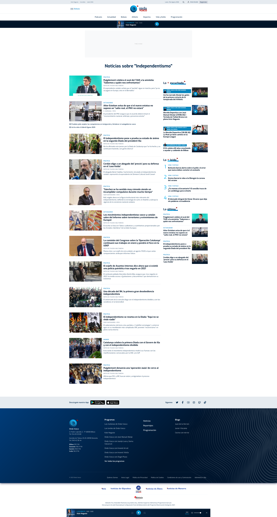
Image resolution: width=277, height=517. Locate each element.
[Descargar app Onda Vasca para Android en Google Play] (97, 402)
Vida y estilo (173, 165)
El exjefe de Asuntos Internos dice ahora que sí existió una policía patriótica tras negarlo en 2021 (130, 267)
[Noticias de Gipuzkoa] (121, 488)
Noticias (147, 421)
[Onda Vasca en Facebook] (182, 402)
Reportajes (148, 425)
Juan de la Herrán (182, 424)
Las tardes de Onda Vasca (115, 428)
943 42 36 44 (76, 440)
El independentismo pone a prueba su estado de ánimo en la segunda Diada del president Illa (131, 139)
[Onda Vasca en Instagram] (194, 402)
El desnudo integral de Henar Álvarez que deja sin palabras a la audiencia (187, 200)
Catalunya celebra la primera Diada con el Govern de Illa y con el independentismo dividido (131, 344)
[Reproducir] (157, 24)
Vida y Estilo (161, 17)
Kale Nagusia (131, 25)
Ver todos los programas (114, 461)
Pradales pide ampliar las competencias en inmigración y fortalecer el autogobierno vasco (103, 124)
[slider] (200, 512)
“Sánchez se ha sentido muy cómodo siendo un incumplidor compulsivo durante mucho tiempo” (128, 190)
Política (106, 77)
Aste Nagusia (74, 2)
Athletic (135, 17)
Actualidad (111, 17)
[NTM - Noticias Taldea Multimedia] (138, 489)
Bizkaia (124, 17)
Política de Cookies (157, 478)
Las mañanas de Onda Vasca (116, 424)
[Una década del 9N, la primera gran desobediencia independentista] (85, 297)
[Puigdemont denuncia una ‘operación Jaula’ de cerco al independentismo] (85, 374)
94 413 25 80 (76, 434)
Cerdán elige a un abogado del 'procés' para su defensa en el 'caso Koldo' (131, 165)
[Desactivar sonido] (192, 513)
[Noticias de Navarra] (177, 488)
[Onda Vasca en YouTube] (188, 402)
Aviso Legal (125, 478)
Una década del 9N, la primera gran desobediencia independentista (128, 293)
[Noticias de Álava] (154, 488)
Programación (176, 17)
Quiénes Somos (112, 478)
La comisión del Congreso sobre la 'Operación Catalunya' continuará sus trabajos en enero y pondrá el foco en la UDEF (131, 243)
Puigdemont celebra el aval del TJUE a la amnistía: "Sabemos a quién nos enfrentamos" (128, 81)
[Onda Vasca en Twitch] (199, 402)
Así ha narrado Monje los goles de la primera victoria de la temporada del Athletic (176, 97)
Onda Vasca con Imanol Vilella (117, 452)
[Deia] (104, 488)
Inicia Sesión (194, 2)
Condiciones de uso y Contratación (179, 478)
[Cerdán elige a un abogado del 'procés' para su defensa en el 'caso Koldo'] (85, 169)
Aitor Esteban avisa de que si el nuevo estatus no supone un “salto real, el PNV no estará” (128, 107)
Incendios (82, 2)
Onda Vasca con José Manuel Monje (119, 437)
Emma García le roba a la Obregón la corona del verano (186, 179)
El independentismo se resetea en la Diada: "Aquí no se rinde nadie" (131, 318)
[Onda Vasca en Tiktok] (205, 402)
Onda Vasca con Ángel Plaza (116, 457)
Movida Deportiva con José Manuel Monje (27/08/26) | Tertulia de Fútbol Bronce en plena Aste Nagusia (175, 115)
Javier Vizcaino (181, 428)
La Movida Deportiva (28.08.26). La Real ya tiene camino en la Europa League (177, 134)
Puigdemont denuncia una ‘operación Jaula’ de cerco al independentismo (131, 369)
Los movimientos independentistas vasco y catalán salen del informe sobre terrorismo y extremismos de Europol (130, 217)
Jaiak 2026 (90, 2)
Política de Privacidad (140, 478)
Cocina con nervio (182, 433)
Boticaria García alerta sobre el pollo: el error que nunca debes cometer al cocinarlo (187, 169)
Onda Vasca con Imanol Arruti (116, 448)
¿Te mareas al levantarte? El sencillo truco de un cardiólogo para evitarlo (187, 189)
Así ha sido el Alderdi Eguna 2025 (83, 127)
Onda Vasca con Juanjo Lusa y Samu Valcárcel (119, 442)
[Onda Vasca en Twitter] (177, 402)
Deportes (147, 17)
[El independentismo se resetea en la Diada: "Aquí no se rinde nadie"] (85, 322)
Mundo (106, 339)
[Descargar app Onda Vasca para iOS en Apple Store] (112, 402)
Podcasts (98, 17)
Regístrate (203, 2)
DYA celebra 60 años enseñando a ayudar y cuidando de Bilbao (177, 149)
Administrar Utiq (200, 478)
